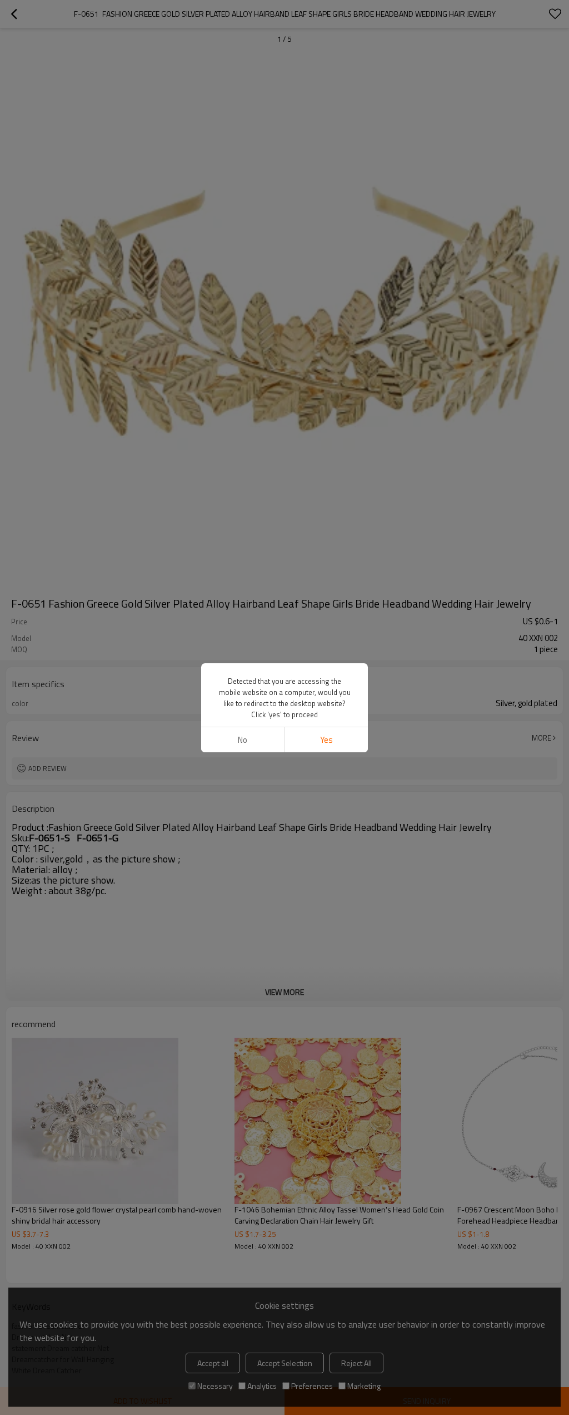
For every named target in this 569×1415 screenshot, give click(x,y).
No (242, 739)
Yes (326, 739)
